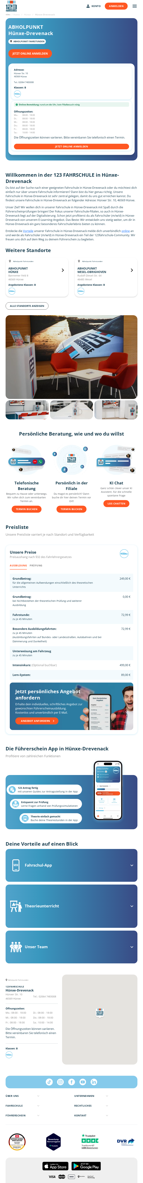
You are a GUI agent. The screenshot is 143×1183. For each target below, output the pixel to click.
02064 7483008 (26, 82)
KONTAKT (80, 1115)
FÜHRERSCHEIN (15, 1115)
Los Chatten (116, 503)
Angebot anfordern (35, 720)
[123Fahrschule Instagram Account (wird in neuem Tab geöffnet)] (60, 1082)
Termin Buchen (26, 509)
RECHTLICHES (83, 1105)
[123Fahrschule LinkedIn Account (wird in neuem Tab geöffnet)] (93, 1082)
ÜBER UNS (12, 1096)
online (126, 231)
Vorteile (28, 231)
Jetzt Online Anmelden (71, 146)
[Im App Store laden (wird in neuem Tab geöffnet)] (55, 1166)
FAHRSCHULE (14, 1105)
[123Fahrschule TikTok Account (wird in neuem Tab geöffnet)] (49, 1082)
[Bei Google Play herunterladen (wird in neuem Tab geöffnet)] (86, 1166)
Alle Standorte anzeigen (27, 306)
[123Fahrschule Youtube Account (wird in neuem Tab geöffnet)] (82, 1082)
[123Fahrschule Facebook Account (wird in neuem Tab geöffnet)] (71, 1082)
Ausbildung (18, 565)
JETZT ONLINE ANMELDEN (30, 53)
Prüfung (36, 565)
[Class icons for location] (17, 93)
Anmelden (116, 6)
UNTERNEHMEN (84, 1096)
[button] (99, 1014)
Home (16, 14)
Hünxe (27, 14)
